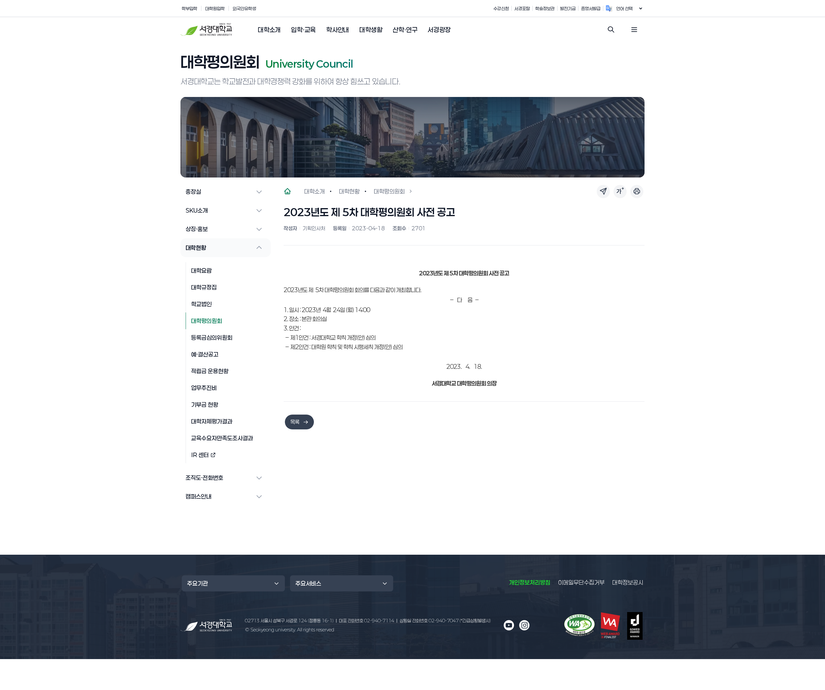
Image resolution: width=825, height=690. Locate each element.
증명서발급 (590, 8)
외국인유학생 (244, 8)
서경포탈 (522, 8)
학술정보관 (545, 8)
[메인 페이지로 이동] (206, 625)
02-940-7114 (366, 620)
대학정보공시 (627, 582)
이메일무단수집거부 (581, 582)
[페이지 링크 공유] (603, 191)
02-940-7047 (445, 620)
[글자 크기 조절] (620, 191)
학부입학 (189, 8)
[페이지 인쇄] (636, 191)
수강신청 (501, 8)
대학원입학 (215, 8)
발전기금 (568, 8)
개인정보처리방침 (529, 582)
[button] (269, 30)
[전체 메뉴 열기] (634, 30)
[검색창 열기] (611, 30)
